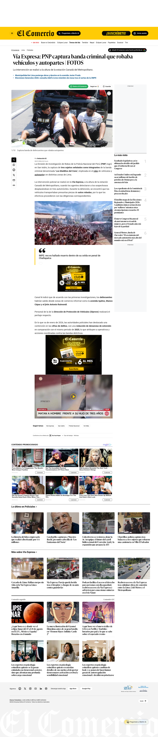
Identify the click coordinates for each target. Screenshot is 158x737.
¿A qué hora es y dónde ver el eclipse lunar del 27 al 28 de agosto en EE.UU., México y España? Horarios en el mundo (27, 630)
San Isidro (61, 426)
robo (96, 171)
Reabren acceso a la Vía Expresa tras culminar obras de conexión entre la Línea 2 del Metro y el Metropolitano (132, 586)
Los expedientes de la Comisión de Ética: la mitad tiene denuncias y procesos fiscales (128, 191)
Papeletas (111, 43)
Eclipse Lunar (62, 43)
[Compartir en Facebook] (14, 170)
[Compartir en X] (14, 175)
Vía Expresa (50, 426)
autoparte (39, 174)
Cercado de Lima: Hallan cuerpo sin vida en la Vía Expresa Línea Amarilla (27, 585)
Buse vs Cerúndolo (48, 43)
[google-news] (46, 688)
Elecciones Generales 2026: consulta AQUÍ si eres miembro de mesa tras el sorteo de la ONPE (55, 78)
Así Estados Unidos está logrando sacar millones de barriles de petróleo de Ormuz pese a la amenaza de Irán (127, 178)
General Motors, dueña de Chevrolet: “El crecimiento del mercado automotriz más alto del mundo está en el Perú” (128, 236)
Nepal (92, 43)
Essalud (120, 43)
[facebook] (19, 688)
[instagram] (30, 688)
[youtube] (35, 688)
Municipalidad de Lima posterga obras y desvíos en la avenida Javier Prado (48, 75)
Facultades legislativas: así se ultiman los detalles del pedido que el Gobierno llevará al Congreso (126, 164)
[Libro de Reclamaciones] (143, 688)
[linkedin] (41, 688)
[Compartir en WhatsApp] (14, 164)
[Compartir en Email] (14, 180)
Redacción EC (42, 158)
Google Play (86, 688)
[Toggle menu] (12, 33)
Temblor (85, 43)
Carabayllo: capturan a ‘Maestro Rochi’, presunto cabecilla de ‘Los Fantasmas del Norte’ (62, 539)
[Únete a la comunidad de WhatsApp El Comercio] (78, 86)
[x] (25, 688)
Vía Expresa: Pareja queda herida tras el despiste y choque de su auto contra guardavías (63, 585)
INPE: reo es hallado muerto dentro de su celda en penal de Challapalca (69, 256)
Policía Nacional (74, 426)
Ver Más (86, 426)
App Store (73, 688)
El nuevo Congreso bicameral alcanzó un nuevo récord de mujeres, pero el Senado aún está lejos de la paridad (127, 222)
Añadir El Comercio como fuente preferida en (127, 50)
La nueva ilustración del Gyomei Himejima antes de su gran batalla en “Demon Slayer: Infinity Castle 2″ (62, 630)
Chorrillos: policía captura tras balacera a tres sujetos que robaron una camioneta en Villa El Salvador (134, 539)
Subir (141, 701)
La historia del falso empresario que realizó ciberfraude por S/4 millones (25, 539)
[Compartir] (14, 159)
